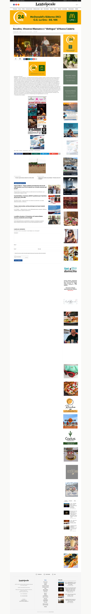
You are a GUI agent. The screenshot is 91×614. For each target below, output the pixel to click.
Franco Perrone (25, 150)
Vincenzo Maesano (37, 150)
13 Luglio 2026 (16, 207)
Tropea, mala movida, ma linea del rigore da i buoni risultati (29, 206)
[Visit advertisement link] (45, 17)
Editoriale (45, 598)
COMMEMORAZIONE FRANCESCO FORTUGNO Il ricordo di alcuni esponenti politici (73, 527)
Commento (16, 232)
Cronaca (45, 583)
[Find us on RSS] (18, 4)
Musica (45, 593)
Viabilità (45, 606)
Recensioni (45, 591)
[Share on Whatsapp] (29, 59)
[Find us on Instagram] (16, 4)
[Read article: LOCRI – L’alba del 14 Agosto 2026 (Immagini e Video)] (61, 596)
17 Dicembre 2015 (15, 31)
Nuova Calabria (31, 150)
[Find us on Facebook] (14, 4)
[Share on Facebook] (24, 59)
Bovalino (20, 150)
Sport (45, 588)
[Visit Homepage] (45, 4)
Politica (20, 31)
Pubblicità (18, 0)
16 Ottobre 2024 (70, 602)
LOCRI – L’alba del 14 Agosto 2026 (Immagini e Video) (73, 521)
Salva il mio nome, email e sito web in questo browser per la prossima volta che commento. (30, 253)
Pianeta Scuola (45, 590)
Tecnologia (45, 602)
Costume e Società (45, 585)
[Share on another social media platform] (36, 59)
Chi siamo (14, 0)
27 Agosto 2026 (70, 585)
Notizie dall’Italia (45, 595)
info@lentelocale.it (24, 600)
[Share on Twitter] (27, 59)
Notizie (45, 594)
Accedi (65, 0)
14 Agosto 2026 (70, 596)
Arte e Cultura (45, 589)
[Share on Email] (34, 59)
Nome (15, 244)
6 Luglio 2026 (16, 219)
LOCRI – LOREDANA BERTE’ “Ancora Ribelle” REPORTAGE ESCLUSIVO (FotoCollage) (73, 505)
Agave (17, 150)
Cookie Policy (22, 0)
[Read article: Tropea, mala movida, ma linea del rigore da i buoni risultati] (54, 209)
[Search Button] (77, 1)
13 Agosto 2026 (16, 198)
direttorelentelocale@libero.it (23, 601)
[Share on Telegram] (31, 59)
